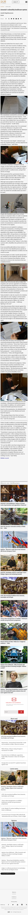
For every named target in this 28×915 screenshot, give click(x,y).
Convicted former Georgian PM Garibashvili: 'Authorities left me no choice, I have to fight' (13, 815)
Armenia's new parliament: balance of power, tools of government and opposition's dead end (13, 504)
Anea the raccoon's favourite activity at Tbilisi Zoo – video (13, 527)
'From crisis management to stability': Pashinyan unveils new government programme (14, 619)
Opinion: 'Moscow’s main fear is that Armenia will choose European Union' (13, 550)
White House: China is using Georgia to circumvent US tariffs (12, 749)
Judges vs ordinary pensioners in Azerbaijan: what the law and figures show (13, 868)
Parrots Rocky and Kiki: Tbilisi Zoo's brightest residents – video (13, 642)
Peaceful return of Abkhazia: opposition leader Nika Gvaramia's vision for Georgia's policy (13, 756)
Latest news (14, 769)
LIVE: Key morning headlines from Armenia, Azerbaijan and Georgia (12, 596)
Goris (2, 15)
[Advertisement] (14, 470)
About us (14, 892)
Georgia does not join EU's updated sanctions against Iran (13, 763)
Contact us (14, 896)
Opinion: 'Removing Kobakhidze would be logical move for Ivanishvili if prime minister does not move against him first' (14, 691)
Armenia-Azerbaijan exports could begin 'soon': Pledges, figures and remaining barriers (14, 573)
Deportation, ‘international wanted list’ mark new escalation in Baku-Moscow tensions (13, 743)
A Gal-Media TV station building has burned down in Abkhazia (13, 809)
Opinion (14, 820)
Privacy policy (14, 901)
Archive (3, 6)
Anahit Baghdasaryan (7, 13)
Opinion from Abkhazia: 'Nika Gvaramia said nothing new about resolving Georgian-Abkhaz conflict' (13, 666)
